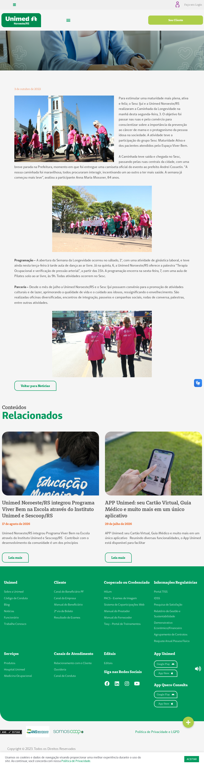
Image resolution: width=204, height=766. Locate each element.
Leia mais (15, 558)
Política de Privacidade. (76, 761)
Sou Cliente (175, 20)
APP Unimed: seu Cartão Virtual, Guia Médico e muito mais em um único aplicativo (148, 509)
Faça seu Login (193, 4)
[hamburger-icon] (14, 4)
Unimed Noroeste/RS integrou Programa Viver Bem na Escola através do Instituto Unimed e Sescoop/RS (48, 509)
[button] (68, 20)
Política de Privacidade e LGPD (157, 732)
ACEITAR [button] (192, 759)
